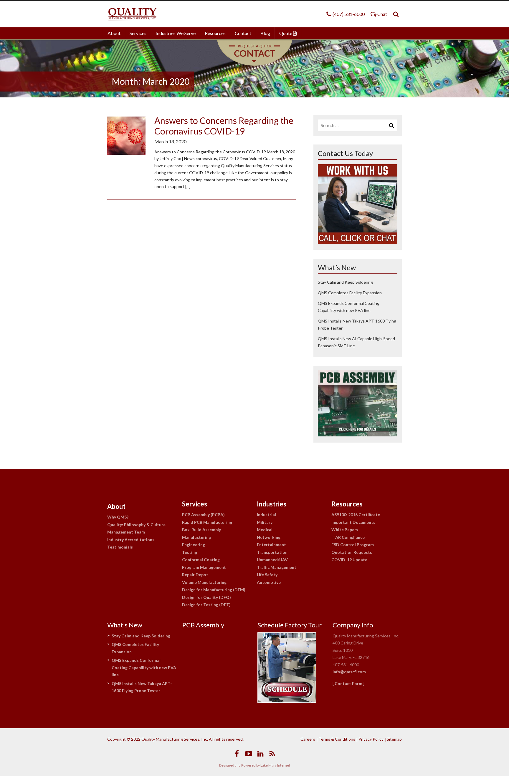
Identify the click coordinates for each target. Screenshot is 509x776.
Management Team (126, 531)
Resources (215, 33)
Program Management (204, 567)
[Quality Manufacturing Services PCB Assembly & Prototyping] (132, 14)
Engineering (193, 544)
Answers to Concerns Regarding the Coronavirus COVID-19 (223, 125)
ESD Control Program (352, 544)
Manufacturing (196, 537)
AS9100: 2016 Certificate (355, 514)
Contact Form (348, 683)
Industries (271, 504)
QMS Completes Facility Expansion (350, 292)
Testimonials (120, 546)
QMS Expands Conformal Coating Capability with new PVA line (144, 667)
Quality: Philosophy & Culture (136, 524)
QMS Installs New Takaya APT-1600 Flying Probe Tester (142, 687)
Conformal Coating (201, 559)
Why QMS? (117, 516)
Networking (268, 537)
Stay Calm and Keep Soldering (345, 282)
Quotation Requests (351, 552)
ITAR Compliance (348, 537)
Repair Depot (195, 574)
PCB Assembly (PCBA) (203, 514)
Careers (307, 739)
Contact (243, 33)
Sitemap (394, 739)
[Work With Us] (357, 242)
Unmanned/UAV (272, 559)
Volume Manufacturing (204, 582)
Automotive (269, 582)
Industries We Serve (176, 33)
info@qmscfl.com (349, 671)
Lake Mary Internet (275, 765)
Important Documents (353, 522)
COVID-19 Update (349, 559)
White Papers (344, 529)
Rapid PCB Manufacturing (207, 522)
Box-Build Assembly (201, 529)
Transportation (272, 552)
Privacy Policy (371, 739)
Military (264, 522)
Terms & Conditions (336, 739)
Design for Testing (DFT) (206, 604)
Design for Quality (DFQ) (206, 597)
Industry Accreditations (130, 539)
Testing (189, 552)
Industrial (266, 514)
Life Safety (267, 574)
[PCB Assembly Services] (357, 434)
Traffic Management (276, 567)
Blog (265, 33)
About (114, 33)
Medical (264, 529)
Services (138, 33)
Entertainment (271, 544)
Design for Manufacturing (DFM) (213, 589)
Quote (286, 33)
